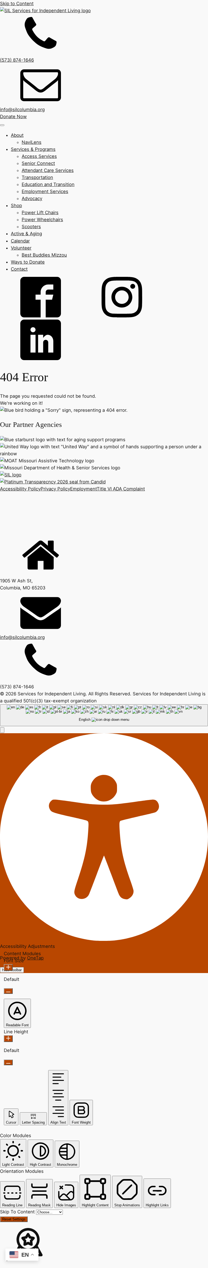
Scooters (31, 226)
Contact (19, 269)
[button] (2, 730)
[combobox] (104, 715)
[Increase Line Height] (8, 1038)
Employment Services (45, 191)
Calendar (20, 241)
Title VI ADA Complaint (121, 489)
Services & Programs (33, 149)
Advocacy (32, 198)
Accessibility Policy (20, 489)
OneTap (35, 958)
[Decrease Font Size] (8, 991)
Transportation (37, 177)
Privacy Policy (55, 489)
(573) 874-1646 (17, 60)
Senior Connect (38, 163)
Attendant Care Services (48, 170)
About (17, 135)
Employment (83, 489)
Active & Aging (26, 233)
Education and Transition (48, 184)
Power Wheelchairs (42, 219)
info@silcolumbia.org (22, 109)
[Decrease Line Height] (8, 1062)
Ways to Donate (28, 262)
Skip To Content (18, 1211)
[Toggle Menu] (2, 125)
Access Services (39, 156)
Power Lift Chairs (40, 212)
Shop (16, 205)
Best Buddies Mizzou (44, 255)
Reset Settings (13, 1219)
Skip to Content (17, 3)
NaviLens (31, 142)
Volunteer (21, 248)
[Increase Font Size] (8, 967)
